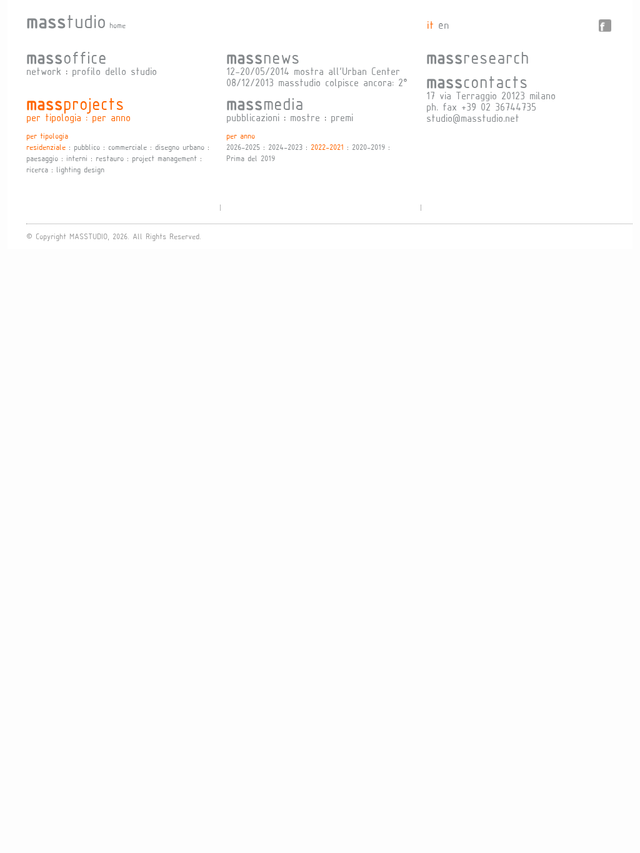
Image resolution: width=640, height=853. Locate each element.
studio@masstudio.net (472, 118)
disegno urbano (179, 146)
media (265, 103)
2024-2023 (285, 146)
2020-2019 (368, 146)
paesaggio (42, 158)
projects (75, 103)
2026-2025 (243, 146)
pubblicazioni (252, 117)
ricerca (37, 169)
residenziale (46, 146)
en (443, 24)
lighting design (80, 169)
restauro (110, 158)
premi (342, 117)
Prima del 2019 (250, 158)
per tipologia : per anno (78, 117)
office (66, 57)
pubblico (87, 146)
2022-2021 (327, 146)
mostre (305, 117)
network (43, 71)
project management (164, 158)
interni (77, 158)
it (430, 24)
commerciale (127, 146)
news (263, 57)
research (477, 57)
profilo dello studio (114, 71)
